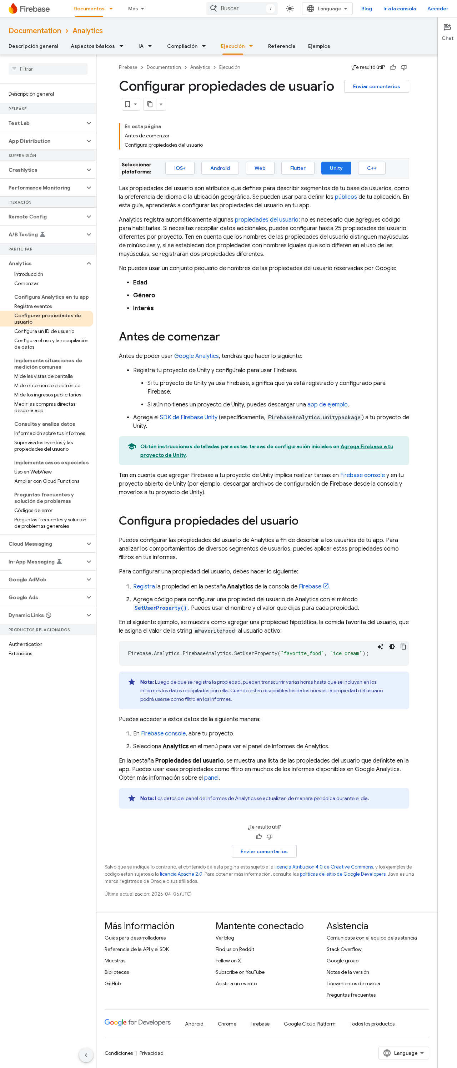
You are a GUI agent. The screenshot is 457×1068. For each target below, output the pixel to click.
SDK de (188, 417)
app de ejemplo (327, 404)
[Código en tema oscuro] (392, 646)
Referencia (281, 46)
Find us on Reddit (235, 949)
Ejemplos (319, 46)
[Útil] (393, 67)
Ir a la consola (399, 8)
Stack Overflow (344, 949)
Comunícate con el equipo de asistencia (372, 938)
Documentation (35, 30)
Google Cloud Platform (310, 1024)
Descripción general (33, 46)
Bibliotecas (117, 972)
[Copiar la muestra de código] (403, 646)
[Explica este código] (380, 646)
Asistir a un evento (236, 983)
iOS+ (180, 168)
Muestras (115, 960)
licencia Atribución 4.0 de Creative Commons (324, 867)
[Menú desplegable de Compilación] (206, 46)
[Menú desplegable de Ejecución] (253, 46)
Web (260, 168)
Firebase (128, 67)
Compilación (182, 46)
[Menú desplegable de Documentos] (113, 8)
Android (220, 168)
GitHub (113, 983)
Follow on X (228, 960)
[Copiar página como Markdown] (150, 104)
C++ (372, 168)
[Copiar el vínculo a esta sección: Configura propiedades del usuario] (305, 521)
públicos (346, 197)
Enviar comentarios (376, 86)
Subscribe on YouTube (240, 972)
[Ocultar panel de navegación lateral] (86, 1055)
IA (141, 46)
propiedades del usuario (266, 219)
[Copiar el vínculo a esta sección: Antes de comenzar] (227, 337)
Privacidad (152, 1053)
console (362, 475)
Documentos (89, 8)
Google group (342, 960)
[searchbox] (48, 69)
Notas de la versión (348, 972)
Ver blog (225, 938)
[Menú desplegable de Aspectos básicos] (123, 46)
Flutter (298, 168)
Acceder (437, 8)
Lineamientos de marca (353, 983)
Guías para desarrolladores (135, 938)
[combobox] (242, 8)
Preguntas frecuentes (351, 995)
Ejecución (233, 46)
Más (133, 8)
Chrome (227, 1024)
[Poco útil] (403, 67)
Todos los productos (372, 1024)
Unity (336, 168)
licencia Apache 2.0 (181, 874)
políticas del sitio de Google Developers (343, 874)
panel (211, 777)
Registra (144, 586)
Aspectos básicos (93, 46)
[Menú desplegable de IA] (152, 46)
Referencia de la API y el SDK (137, 949)
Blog (366, 8)
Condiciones (119, 1053)
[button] (42, 123)
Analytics (87, 30)
